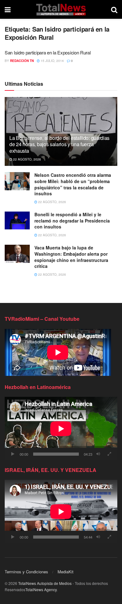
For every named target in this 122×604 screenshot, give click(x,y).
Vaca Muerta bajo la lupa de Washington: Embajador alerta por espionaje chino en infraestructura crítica (71, 256)
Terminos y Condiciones (26, 572)
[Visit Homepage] (61, 9)
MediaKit (66, 572)
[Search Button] (114, 9)
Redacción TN (22, 61)
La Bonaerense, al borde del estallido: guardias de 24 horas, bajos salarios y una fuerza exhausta (59, 144)
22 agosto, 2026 (26, 159)
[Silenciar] (98, 454)
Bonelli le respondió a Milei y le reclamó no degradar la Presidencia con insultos (72, 220)
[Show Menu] (8, 9)
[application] (61, 428)
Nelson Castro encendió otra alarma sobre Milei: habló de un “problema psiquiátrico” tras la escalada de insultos (72, 184)
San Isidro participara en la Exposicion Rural (48, 52)
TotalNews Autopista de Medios (45, 583)
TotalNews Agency (41, 589)
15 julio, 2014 (52, 61)
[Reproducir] (13, 454)
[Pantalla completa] (109, 454)
